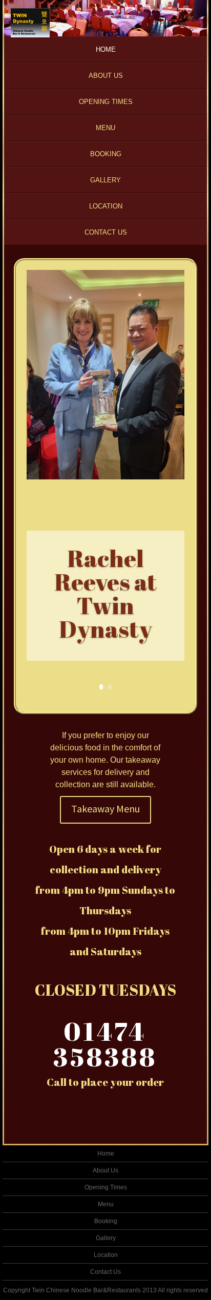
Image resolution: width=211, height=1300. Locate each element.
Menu (105, 128)
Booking (105, 154)
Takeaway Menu (105, 808)
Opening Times (106, 102)
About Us (106, 75)
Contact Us (106, 232)
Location (105, 206)
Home (106, 49)
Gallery (105, 180)
